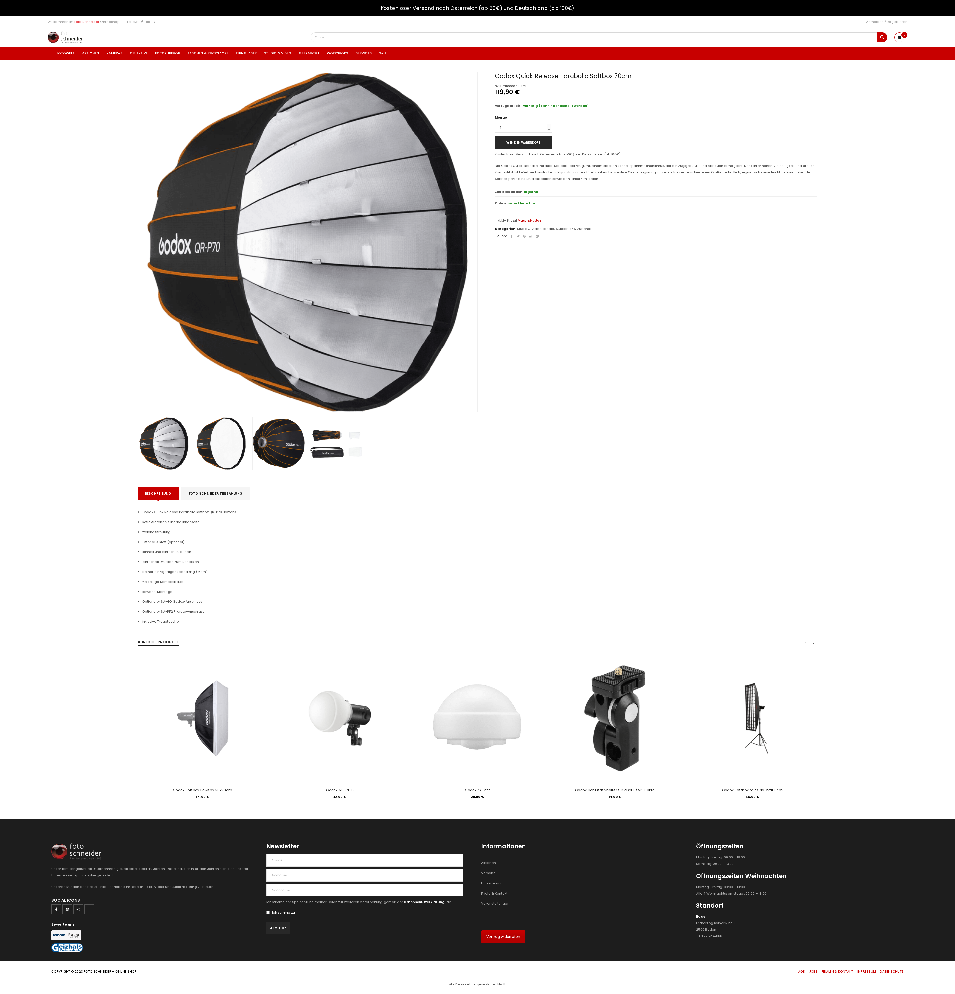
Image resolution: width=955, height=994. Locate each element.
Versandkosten (529, 221)
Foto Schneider (87, 21)
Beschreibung (158, 493)
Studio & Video (529, 228)
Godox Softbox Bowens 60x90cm (202, 790)
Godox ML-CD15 (340, 790)
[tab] (158, 493)
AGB (802, 971)
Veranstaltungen (495, 903)
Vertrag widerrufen (503, 936)
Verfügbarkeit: (508, 106)
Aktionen (488, 862)
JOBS (813, 971)
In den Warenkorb (525, 142)
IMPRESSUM (866, 971)
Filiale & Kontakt (494, 893)
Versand (488, 873)
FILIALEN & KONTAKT (837, 971)
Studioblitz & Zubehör (574, 228)
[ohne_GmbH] (77, 852)
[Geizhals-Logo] (67, 947)
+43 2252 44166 (709, 936)
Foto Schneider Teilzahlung (216, 493)
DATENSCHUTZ (892, 971)
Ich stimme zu (283, 912)
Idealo (548, 228)
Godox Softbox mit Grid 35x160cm (752, 790)
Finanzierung (492, 883)
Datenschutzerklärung (424, 902)
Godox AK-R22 (477, 790)
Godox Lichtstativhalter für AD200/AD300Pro (615, 790)
